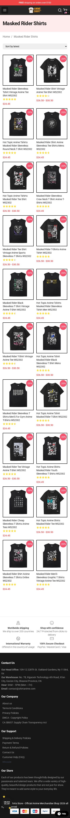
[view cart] (65, 10)
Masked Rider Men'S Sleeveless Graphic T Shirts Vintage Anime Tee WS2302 (50, 577)
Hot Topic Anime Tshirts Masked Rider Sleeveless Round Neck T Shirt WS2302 (17, 145)
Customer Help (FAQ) (13, 757)
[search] (60, 10)
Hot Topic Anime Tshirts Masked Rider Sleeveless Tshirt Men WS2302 (49, 306)
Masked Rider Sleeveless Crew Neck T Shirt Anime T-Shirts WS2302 (50, 199)
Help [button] (64, 814)
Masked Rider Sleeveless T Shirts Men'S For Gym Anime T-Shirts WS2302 (17, 416)
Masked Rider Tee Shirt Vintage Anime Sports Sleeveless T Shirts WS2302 (17, 252)
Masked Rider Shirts (26, 36)
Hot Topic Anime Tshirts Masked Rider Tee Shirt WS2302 (15, 199)
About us (7, 703)
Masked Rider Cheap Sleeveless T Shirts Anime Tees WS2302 (16, 524)
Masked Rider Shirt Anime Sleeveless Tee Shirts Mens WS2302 (50, 145)
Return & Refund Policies (15, 747)
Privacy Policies (10, 713)
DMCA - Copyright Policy (15, 717)
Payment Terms (10, 743)
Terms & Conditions (12, 708)
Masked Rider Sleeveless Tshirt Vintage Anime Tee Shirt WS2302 (16, 92)
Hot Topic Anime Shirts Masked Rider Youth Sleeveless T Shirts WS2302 (50, 470)
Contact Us (8, 752)
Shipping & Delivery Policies (16, 738)
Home (6, 36)
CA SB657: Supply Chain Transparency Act (24, 722)
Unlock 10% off (7, 803)
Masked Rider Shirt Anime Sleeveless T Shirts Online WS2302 (16, 577)
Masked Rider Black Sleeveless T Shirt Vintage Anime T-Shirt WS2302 (16, 306)
